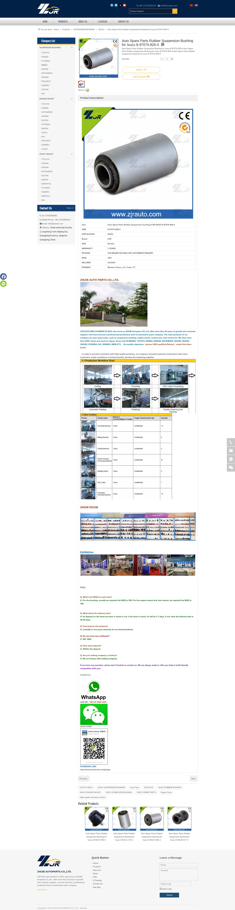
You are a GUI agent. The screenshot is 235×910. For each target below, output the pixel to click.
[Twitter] (120, 5)
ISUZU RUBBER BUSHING (169, 787)
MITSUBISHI (47, 73)
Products (97, 866)
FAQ (95, 877)
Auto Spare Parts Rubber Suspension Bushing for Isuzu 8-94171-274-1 (124, 836)
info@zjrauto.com (168, 5)
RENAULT (46, 196)
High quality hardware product (93, 797)
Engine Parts (166, 792)
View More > (42, 890)
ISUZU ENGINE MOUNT (90, 792)
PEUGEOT (46, 81)
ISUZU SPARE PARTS (146, 792)
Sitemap (83, 908)
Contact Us (98, 884)
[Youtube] (124, 5)
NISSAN (45, 77)
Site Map (97, 887)
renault (45, 149)
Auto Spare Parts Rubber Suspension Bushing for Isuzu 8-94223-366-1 (152, 836)
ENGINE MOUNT (46, 99)
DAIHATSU (46, 184)
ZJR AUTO (148, 787)
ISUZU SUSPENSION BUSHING (111, 787)
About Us (97, 870)
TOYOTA (45, 53)
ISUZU (44, 65)
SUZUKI (45, 89)
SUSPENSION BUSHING (50, 47)
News (95, 873)
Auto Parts (134, 787)
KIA (43, 93)
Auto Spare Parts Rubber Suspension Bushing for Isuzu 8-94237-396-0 (96, 836)
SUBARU (45, 85)
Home (95, 863)
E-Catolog (97, 880)
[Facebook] (112, 5)
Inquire (139, 70)
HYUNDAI (46, 61)
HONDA (45, 57)
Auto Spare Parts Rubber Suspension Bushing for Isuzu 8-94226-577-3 (179, 836)
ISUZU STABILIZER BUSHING (119, 792)
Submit (169, 895)
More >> (70, 208)
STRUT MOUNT (46, 154)
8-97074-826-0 (86, 787)
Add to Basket (139, 77)
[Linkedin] (116, 5)
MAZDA (45, 69)
